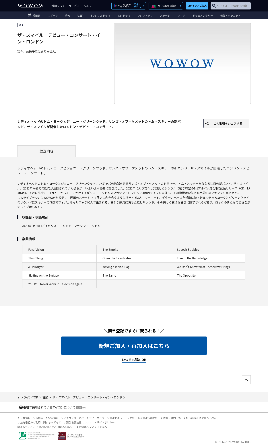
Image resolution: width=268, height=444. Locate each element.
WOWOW (30, 5)
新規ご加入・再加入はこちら (134, 346)
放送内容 (46, 151)
